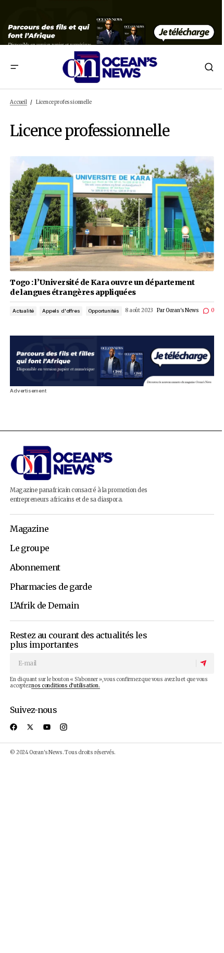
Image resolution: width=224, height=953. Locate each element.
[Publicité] (112, 22)
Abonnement (35, 568)
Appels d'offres (61, 311)
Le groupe (29, 548)
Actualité (23, 311)
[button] (14, 67)
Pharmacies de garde (51, 587)
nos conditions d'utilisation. (65, 686)
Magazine (29, 529)
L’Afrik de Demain (44, 606)
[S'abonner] (205, 663)
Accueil (18, 102)
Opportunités (103, 311)
